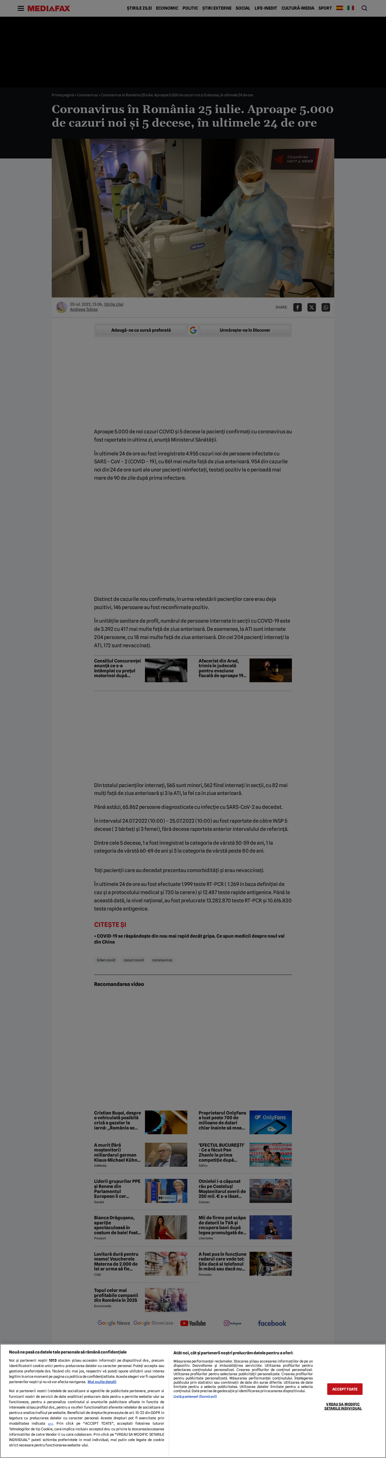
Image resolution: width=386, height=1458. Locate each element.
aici (50, 1423)
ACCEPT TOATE (345, 1389)
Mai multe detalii (102, 1382)
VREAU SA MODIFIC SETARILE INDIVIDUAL (343, 1406)
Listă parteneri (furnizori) (195, 1396)
